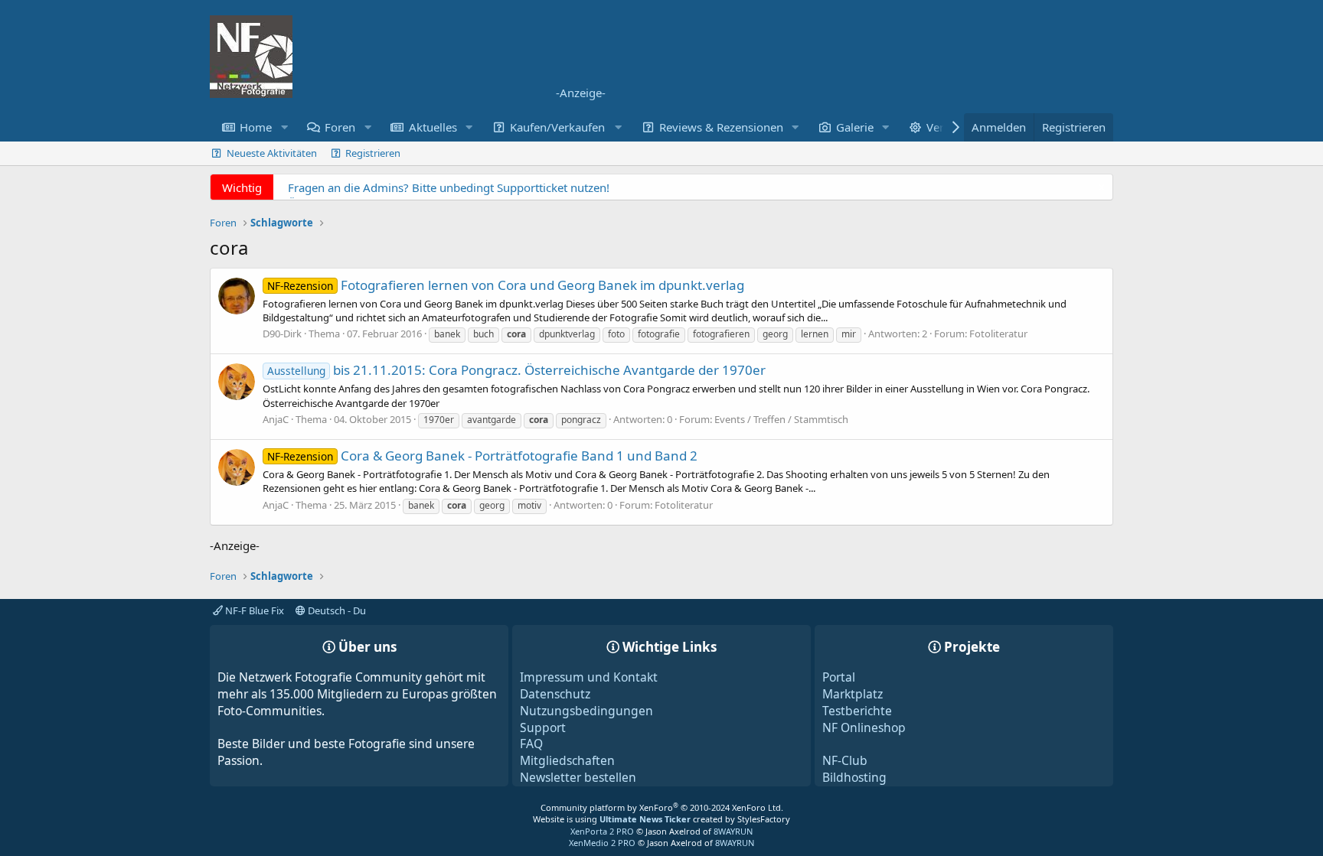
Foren (340, 127)
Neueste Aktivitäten (272, 153)
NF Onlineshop (864, 727)
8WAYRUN (733, 831)
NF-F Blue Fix (253, 610)
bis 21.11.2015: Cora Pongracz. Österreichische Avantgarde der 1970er (516, 370)
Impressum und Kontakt (589, 677)
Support (543, 727)
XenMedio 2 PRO (602, 842)
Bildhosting (854, 777)
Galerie (855, 127)
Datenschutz (555, 693)
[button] (284, 127)
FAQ (531, 743)
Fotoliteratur (998, 333)
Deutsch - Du (335, 610)
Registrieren (372, 153)
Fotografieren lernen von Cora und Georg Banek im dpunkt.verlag (505, 285)
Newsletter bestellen (578, 777)
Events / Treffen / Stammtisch (781, 419)
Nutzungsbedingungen (586, 710)
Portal (838, 677)
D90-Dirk (282, 333)
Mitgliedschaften (567, 760)
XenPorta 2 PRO (602, 831)
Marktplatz (852, 693)
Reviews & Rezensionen (721, 127)
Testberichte (857, 710)
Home (256, 127)
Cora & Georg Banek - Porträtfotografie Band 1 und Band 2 (482, 455)
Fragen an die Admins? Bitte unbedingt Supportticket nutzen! (448, 187)
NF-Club (844, 760)
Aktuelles (433, 127)
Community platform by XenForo (662, 807)
